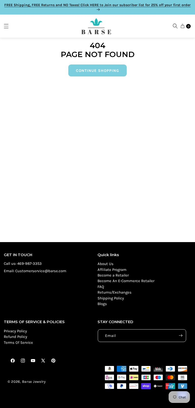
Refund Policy (15, 336)
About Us (105, 263)
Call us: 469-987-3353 (23, 263)
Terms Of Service (18, 342)
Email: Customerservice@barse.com (35, 271)
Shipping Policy (111, 298)
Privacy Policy (15, 331)
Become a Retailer (113, 275)
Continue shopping (97, 70)
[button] (8, 26)
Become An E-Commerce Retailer (126, 281)
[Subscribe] (180, 335)
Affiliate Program (112, 269)
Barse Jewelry (34, 381)
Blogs (102, 303)
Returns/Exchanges (115, 292)
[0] (182, 26)
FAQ (101, 286)
